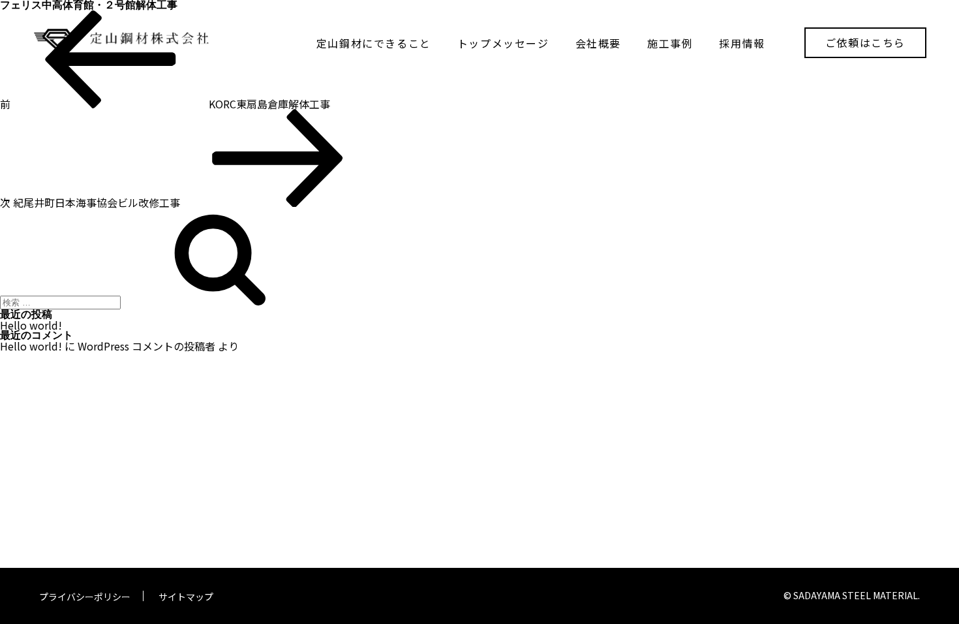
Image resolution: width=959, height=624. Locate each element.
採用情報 (742, 43)
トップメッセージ (503, 43)
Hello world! (31, 325)
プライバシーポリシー (84, 596)
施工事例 (670, 43)
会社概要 (598, 43)
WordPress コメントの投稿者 (146, 346)
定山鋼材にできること (373, 43)
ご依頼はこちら (865, 42)
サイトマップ (186, 596)
